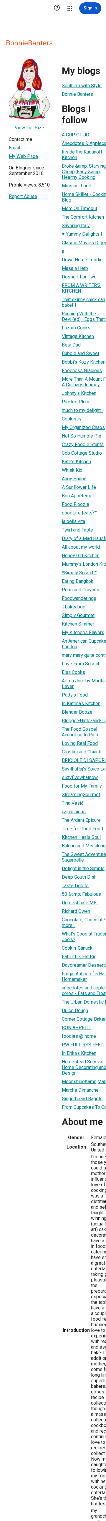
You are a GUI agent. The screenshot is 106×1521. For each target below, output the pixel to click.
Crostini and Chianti (81, 752)
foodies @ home (79, 1036)
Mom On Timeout (79, 208)
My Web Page (23, 156)
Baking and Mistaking (84, 846)
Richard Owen (76, 911)
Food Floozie (75, 504)
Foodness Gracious (82, 370)
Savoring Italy (76, 225)
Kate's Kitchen (76, 461)
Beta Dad (71, 345)
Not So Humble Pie (81, 436)
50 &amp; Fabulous (81, 894)
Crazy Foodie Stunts (83, 444)
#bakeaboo (73, 607)
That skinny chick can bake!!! (83, 302)
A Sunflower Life (79, 487)
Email (14, 148)
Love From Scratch (81, 664)
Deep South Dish (79, 877)
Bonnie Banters (77, 94)
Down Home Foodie (82, 260)
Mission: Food (76, 186)
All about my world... (82, 547)
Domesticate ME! (80, 902)
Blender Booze (77, 712)
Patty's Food (75, 695)
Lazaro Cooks (76, 328)
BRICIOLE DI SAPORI (84, 760)
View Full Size (29, 128)
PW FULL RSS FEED (83, 1044)
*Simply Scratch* (79, 572)
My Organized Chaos (83, 427)
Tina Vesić (72, 803)
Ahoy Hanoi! (74, 478)
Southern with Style (82, 85)
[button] (57, 8)
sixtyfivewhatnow (80, 777)
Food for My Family (82, 786)
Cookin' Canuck (77, 948)
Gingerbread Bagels (82, 1098)
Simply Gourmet (78, 615)
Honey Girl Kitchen (81, 555)
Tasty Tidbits (75, 885)
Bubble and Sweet (80, 353)
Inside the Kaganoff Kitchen (82, 154)
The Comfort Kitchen (83, 217)
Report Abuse (23, 196)
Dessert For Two (79, 277)
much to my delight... (82, 410)
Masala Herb (75, 268)
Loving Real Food (80, 743)
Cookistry (72, 419)
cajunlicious (74, 811)
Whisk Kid (72, 470)
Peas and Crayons (80, 590)
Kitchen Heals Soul (81, 837)
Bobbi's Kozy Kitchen (83, 362)
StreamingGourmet (81, 794)
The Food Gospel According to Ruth (80, 732)
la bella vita (73, 521)
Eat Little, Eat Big (79, 956)
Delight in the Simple (83, 868)
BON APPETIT (76, 1027)
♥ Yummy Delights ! (82, 234)
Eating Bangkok (77, 581)
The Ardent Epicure (81, 820)
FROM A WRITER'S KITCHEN (81, 288)
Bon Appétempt (78, 496)
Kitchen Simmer (78, 624)
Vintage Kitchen (78, 336)
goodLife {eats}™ (79, 513)
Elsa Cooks (73, 672)
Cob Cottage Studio (82, 453)
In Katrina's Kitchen (81, 703)
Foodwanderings (79, 598)
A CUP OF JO (75, 135)
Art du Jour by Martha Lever (84, 683)
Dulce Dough (75, 1010)
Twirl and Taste (77, 530)
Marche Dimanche (80, 1090)
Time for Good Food (82, 829)
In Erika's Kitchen (79, 1053)
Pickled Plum (75, 402)
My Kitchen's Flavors (83, 632)
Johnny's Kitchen (79, 393)
